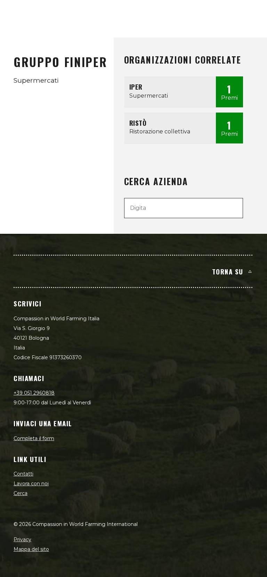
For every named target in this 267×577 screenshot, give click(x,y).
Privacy (22, 539)
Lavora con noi (31, 483)
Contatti (23, 474)
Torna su (227, 271)
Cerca (20, 493)
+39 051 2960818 (34, 393)
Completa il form (34, 438)
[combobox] (183, 208)
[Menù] (253, 12)
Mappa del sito (31, 549)
